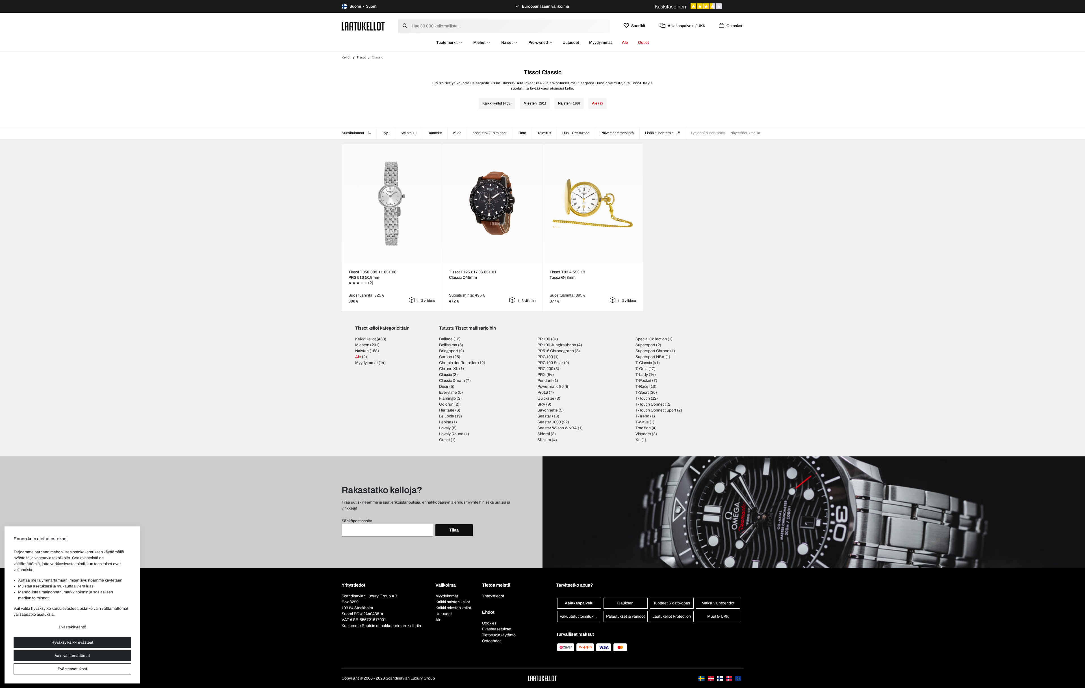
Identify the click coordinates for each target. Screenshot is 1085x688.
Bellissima (448, 345)
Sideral (543, 434)
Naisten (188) (569, 103)
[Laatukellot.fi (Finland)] (720, 678)
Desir (443, 386)
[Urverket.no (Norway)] (729, 678)
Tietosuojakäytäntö (499, 635)
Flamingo (447, 398)
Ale (625, 42)
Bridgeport (448, 351)
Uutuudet (571, 42)
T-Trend (642, 416)
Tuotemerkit (446, 42)
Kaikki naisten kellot (452, 602)
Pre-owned (538, 42)
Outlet (643, 42)
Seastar (544, 416)
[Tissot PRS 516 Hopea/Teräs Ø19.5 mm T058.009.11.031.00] (391, 203)
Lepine (445, 422)
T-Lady (641, 375)
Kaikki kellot (365, 339)
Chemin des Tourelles (458, 363)
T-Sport (642, 392)
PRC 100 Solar (550, 363)
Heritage (446, 410)
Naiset (507, 42)
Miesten (362, 345)
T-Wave (642, 422)
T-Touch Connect (650, 404)
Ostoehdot (491, 641)
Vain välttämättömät (72, 656)
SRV (541, 404)
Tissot (361, 57)
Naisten (362, 351)
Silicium (544, 440)
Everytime (448, 392)
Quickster (545, 398)
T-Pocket (643, 380)
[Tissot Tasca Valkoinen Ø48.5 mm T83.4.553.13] (593, 203)
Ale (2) (597, 103)
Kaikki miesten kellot (453, 608)
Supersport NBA (650, 357)
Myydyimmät (600, 42)
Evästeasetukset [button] (496, 629)
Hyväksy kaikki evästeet (72, 642)
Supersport (645, 345)
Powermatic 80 (550, 386)
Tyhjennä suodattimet (708, 133)
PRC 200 (545, 369)
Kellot (346, 57)
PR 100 (543, 339)
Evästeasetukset (72, 669)
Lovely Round (451, 434)
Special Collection (651, 339)
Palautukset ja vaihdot (625, 616)
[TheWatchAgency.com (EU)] (738, 678)
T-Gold (641, 369)
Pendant (544, 380)
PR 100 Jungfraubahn (556, 345)
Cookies (489, 623)
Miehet (479, 42)
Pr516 (542, 392)
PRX (541, 375)
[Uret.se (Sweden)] (701, 678)
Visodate (643, 434)
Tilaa (454, 530)
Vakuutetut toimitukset (579, 616)
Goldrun (446, 404)
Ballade (446, 339)
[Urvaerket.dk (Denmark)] (711, 678)
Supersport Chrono (652, 351)
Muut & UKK (718, 616)
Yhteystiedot (493, 596)
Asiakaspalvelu (579, 603)
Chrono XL (448, 369)
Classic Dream (452, 380)
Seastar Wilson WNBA (557, 428)
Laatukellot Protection (671, 616)
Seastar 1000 (549, 422)
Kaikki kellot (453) (497, 103)
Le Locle (446, 416)
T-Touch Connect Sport (655, 410)
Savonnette (547, 410)
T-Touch (642, 398)
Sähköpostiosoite (357, 521)
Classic (445, 375)
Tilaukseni (625, 603)
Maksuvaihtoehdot (718, 603)
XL (638, 440)
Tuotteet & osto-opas (671, 603)
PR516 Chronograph (555, 351)
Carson (445, 357)
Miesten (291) (535, 103)
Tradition (643, 428)
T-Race (641, 386)
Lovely (445, 428)
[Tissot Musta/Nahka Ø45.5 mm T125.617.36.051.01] (492, 203)
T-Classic (643, 363)
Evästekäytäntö (72, 627)
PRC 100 (545, 357)
